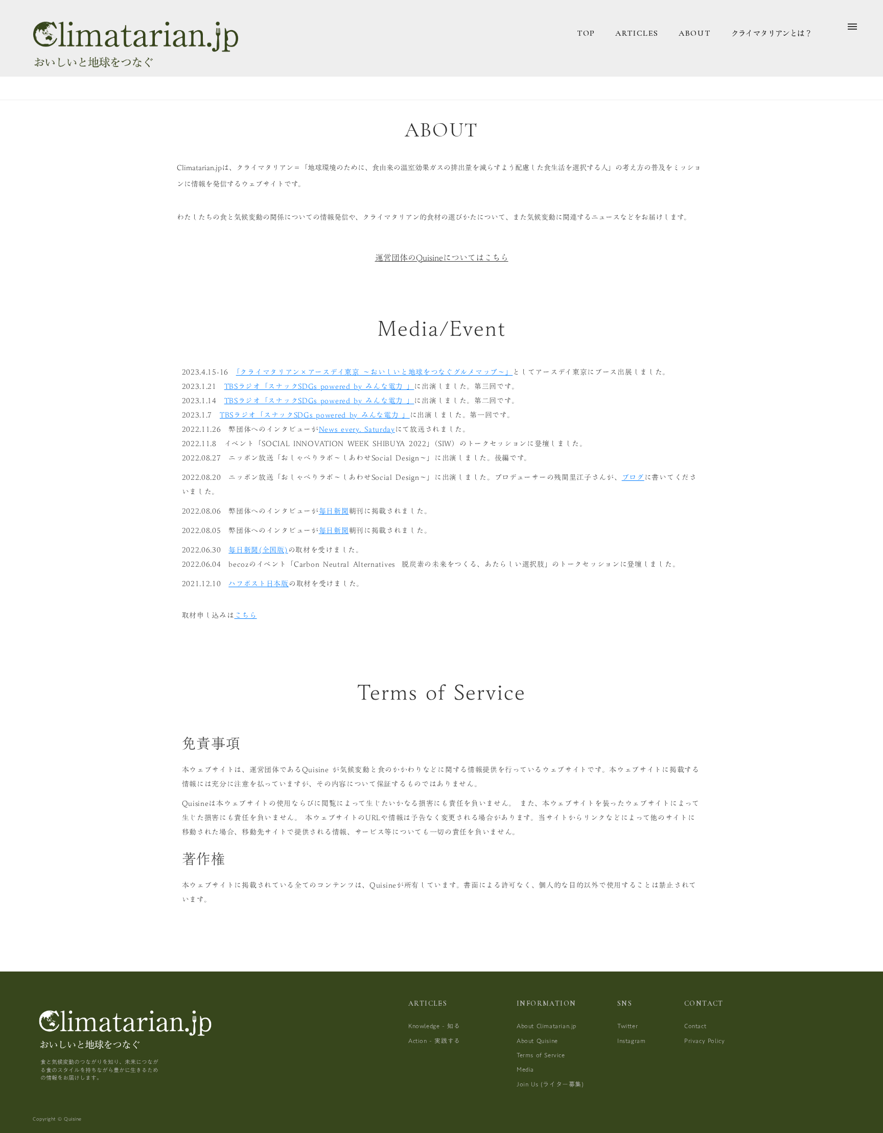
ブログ (633, 477)
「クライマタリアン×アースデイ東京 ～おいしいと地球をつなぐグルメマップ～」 (374, 372)
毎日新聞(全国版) (258, 550)
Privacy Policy (704, 1040)
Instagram (631, 1040)
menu (852, 26)
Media (525, 1069)
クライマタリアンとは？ (771, 33)
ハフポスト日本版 (258, 583)
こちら (246, 615)
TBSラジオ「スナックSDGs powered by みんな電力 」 (319, 386)
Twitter (627, 1026)
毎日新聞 (334, 511)
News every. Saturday (357, 429)
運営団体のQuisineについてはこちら (441, 257)
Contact (695, 1026)
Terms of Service (541, 1055)
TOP (586, 33)
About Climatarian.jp (546, 1026)
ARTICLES (637, 33)
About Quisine (537, 1040)
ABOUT (694, 33)
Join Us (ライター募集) (550, 1084)
